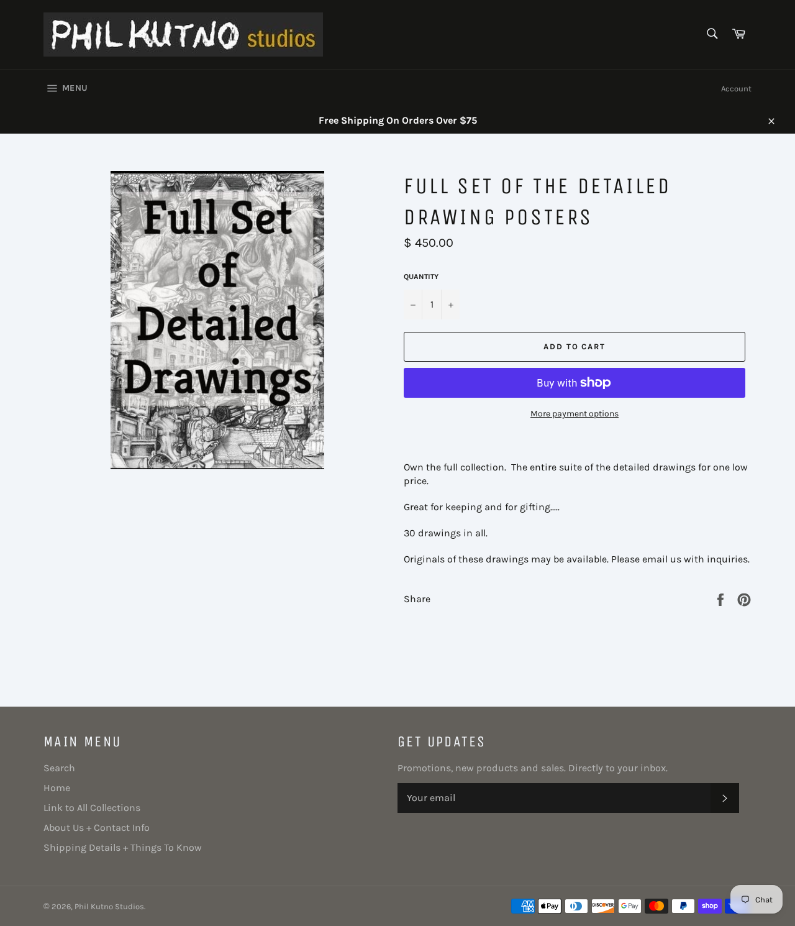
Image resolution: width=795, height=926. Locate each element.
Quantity (421, 276)
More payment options (574, 413)
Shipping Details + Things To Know (122, 847)
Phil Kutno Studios (109, 906)
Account (736, 88)
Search (59, 768)
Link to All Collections (91, 808)
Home (56, 788)
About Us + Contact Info (96, 827)
